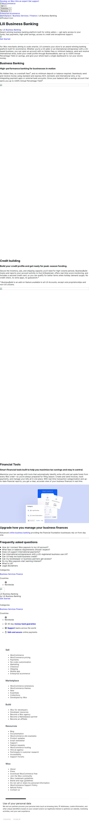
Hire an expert (21, 1)
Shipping (14, 669)
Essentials (14, 693)
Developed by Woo (18, 697)
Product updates (17, 738)
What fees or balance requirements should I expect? (26, 549)
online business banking (19, 532)
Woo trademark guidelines (21, 778)
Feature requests (17, 745)
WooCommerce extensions (22, 686)
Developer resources (19, 712)
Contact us (15, 790)
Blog (12, 731)
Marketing (14, 664)
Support (11, 628)
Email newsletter (17, 740)
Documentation (17, 733)
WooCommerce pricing (20, 657)
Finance (33, 16)
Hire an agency (16, 750)
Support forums (17, 757)
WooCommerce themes (20, 688)
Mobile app (15, 671)
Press (12, 771)
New (12, 690)
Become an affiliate (18, 719)
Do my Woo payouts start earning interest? (21, 561)
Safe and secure (15, 632)
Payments (14, 660)
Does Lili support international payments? (21, 552)
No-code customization (20, 662)
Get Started (5, 39)
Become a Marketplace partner (23, 717)
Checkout (14, 666)
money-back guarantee (25, 624)
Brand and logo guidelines (21, 780)
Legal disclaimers (10, 566)
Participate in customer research (24, 752)
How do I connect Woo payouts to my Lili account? (25, 547)
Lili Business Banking (12, 30)
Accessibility (15, 754)
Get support (33, 1)
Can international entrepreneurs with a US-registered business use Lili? (35, 554)
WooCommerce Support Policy (23, 785)
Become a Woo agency (20, 714)
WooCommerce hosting (20, 747)
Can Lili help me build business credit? (19, 556)
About (13, 769)
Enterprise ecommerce (20, 673)
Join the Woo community (21, 776)
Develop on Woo (7, 1)
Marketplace (5, 16)
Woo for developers (19, 710)
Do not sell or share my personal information (29, 783)
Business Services (20, 16)
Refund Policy (16, 787)
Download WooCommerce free (23, 773)
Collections (15, 695)
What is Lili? (7, 563)
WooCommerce (17, 655)
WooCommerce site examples (23, 736)
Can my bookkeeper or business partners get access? (27, 559)
